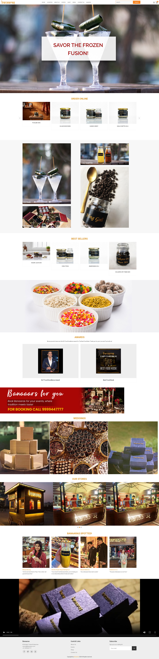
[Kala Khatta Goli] (94, 113)
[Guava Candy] (65, 113)
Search (137, 2)
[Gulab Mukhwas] (36, 113)
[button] (78, 90)
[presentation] (19, 118)
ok (134, 648)
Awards (88, 2)
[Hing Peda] (36, 253)
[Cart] (156, 2)
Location (49, 2)
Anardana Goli (65, 266)
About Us (57, 2)
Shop (69, 2)
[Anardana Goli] (65, 253)
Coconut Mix (122, 126)
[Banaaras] (13, 2)
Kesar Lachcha (123, 263)
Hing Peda (36, 266)
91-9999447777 (27, 648)
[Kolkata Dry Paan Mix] (94, 256)
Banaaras (76, 656)
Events (64, 2)
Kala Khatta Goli (94, 126)
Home (43, 2)
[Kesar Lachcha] (123, 251)
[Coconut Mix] (123, 113)
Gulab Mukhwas (36, 126)
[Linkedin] (31, 651)
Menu (74, 2)
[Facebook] (24, 651)
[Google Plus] (35, 651)
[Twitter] (28, 651)
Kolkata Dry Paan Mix (94, 272)
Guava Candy (65, 126)
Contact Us (81, 2)
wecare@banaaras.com (29, 646)
